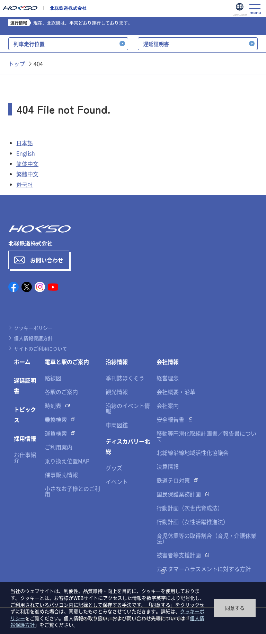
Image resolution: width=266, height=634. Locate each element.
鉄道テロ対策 (173, 480)
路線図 (53, 378)
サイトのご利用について (40, 348)
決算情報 (168, 466)
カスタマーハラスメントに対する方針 (204, 569)
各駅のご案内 (61, 392)
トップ (16, 63)
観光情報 (117, 392)
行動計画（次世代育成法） (190, 508)
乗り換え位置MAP (67, 461)
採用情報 (25, 438)
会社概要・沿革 (176, 392)
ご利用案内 (58, 447)
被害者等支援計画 (179, 555)
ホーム (22, 361)
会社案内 (168, 405)
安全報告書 (170, 419)
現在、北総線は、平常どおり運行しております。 (82, 22)
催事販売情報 (61, 474)
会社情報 (168, 361)
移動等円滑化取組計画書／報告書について (206, 436)
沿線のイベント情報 (128, 408)
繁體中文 (27, 174)
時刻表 (53, 405)
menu (254, 12)
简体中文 (27, 163)
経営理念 (168, 378)
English (25, 153)
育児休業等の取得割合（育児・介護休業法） (206, 538)
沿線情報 (117, 361)
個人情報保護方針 (33, 338)
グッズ (114, 468)
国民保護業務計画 (179, 494)
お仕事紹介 (25, 457)
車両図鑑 (117, 425)
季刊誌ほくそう (125, 378)
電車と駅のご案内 (67, 361)
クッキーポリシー (33, 327)
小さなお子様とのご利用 (72, 491)
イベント (117, 481)
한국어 (24, 184)
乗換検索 (56, 419)
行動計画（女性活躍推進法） (193, 522)
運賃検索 (56, 433)
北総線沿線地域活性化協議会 (193, 452)
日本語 (24, 143)
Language (240, 10)
